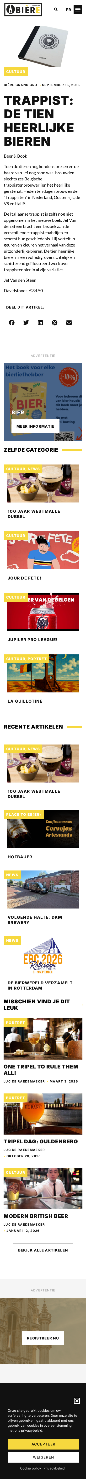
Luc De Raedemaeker (24, 1081)
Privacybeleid (54, 1468)
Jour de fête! (24, 578)
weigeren (43, 1457)
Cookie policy (30, 1468)
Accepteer (44, 1444)
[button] (77, 1400)
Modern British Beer (37, 1216)
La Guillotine (25, 701)
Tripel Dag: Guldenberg (41, 1141)
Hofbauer (20, 857)
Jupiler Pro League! (33, 639)
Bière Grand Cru (21, 85)
